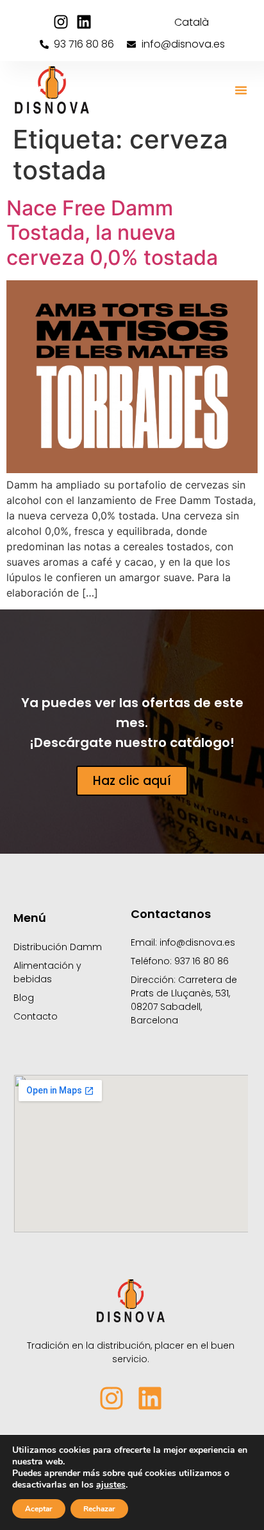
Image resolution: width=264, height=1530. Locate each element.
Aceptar (39, 1509)
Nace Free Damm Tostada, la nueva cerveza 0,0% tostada (112, 232)
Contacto (35, 1016)
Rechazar (99, 1509)
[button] (241, 90)
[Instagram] (61, 22)
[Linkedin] (84, 22)
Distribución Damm (57, 947)
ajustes (111, 1485)
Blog (23, 997)
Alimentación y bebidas (47, 972)
